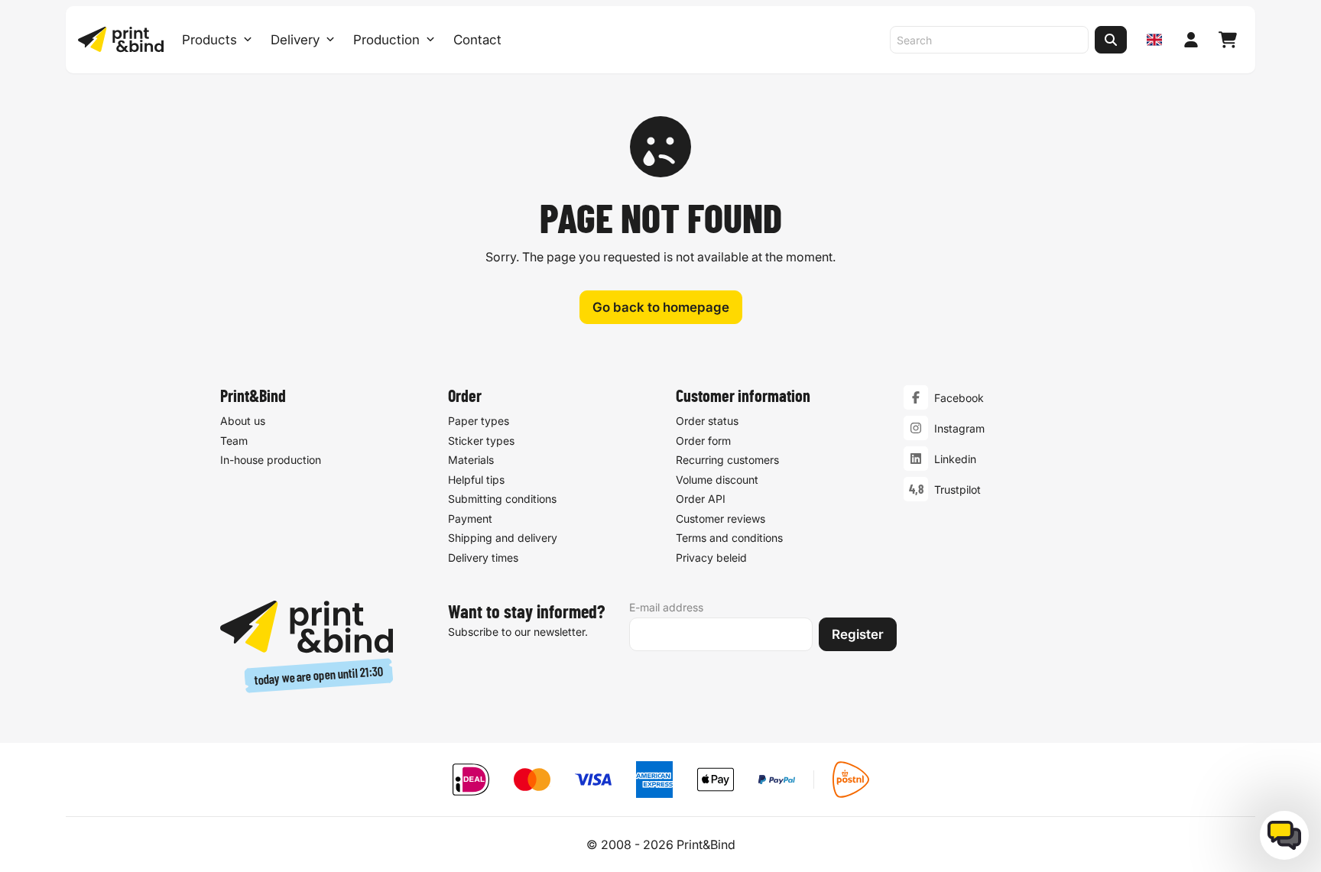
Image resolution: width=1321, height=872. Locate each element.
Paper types (478, 420)
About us (242, 420)
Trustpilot (957, 489)
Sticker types (481, 440)
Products (209, 39)
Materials (471, 459)
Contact (477, 39)
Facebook (959, 397)
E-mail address (666, 607)
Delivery (295, 39)
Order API (700, 498)
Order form (703, 440)
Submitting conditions (502, 498)
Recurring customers (727, 459)
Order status (707, 420)
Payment (470, 518)
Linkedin (955, 458)
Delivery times (483, 557)
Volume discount (717, 479)
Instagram (959, 428)
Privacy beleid (711, 557)
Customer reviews (720, 518)
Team (234, 440)
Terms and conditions (729, 537)
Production (386, 39)
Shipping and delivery (502, 537)
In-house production (270, 459)
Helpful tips (476, 479)
